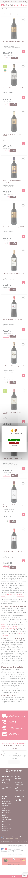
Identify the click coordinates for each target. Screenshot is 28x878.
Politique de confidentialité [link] (14, 448)
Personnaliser (14, 445)
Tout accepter (14, 440)
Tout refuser (14, 443)
